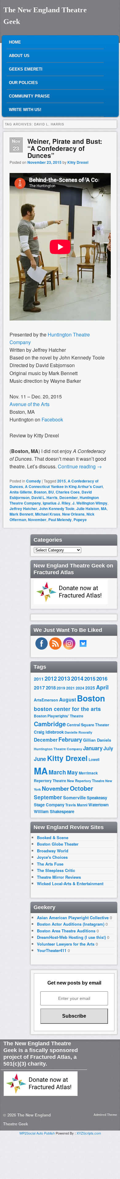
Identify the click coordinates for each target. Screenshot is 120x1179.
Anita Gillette (21, 492)
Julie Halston (87, 508)
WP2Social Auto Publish (37, 1133)
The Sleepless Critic (56, 870)
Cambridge (50, 724)
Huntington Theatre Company (58, 749)
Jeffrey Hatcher (23, 508)
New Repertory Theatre (85, 780)
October (81, 788)
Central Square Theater (88, 725)
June (40, 758)
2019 (61, 688)
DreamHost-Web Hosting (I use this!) (71, 937)
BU (51, 492)
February (70, 739)
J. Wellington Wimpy (89, 503)
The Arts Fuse (50, 864)
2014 (77, 678)
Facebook (52, 419)
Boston (40, 492)
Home (15, 42)
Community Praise (29, 96)
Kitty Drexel (77, 162)
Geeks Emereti (25, 69)
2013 (64, 678)
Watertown (98, 805)
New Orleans (73, 514)
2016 (101, 678)
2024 (80, 688)
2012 (51, 678)
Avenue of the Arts (30, 404)
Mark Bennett (21, 514)
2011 (39, 679)
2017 (39, 687)
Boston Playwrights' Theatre (58, 716)
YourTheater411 (51, 950)
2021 (70, 688)
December (68, 497)
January (92, 748)
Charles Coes (68, 492)
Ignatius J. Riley (56, 503)
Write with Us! (25, 109)
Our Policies (23, 82)
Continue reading (80, 466)
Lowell (94, 759)
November (37, 519)
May (72, 772)
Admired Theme (105, 1114)
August (67, 699)
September (48, 797)
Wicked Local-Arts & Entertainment (70, 883)
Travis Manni (76, 805)
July (108, 748)
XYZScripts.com (89, 1133)
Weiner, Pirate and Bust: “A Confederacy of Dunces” (64, 148)
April (102, 687)
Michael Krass (47, 514)
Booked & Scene (52, 837)
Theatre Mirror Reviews (59, 877)
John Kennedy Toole (56, 508)
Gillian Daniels (97, 740)
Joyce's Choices (52, 857)
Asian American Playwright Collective (73, 917)
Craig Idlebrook (49, 732)
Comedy (33, 481)
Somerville (74, 797)
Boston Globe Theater (57, 844)
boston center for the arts (67, 708)
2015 (61, 481)
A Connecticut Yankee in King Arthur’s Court (64, 486)
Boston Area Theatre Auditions (66, 931)
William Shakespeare (54, 811)
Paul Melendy (60, 519)
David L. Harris (44, 497)
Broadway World (52, 851)
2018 (51, 687)
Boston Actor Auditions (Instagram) (70, 924)
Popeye (80, 519)
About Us (19, 55)
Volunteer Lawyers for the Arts (65, 944)
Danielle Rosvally (78, 732)
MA (104, 508)
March (57, 772)
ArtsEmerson (46, 700)
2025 (90, 688)
